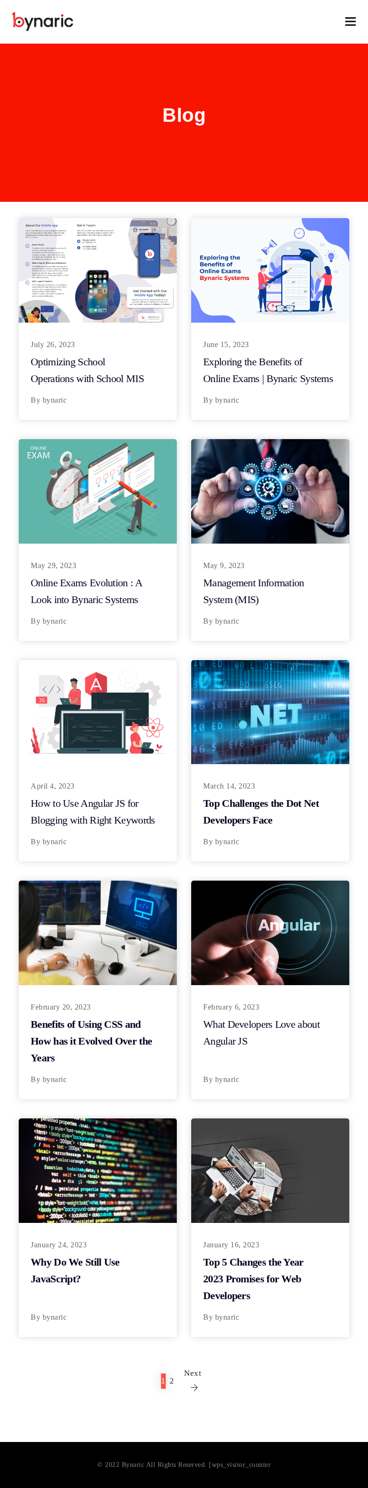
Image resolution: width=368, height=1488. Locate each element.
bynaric (55, 400)
